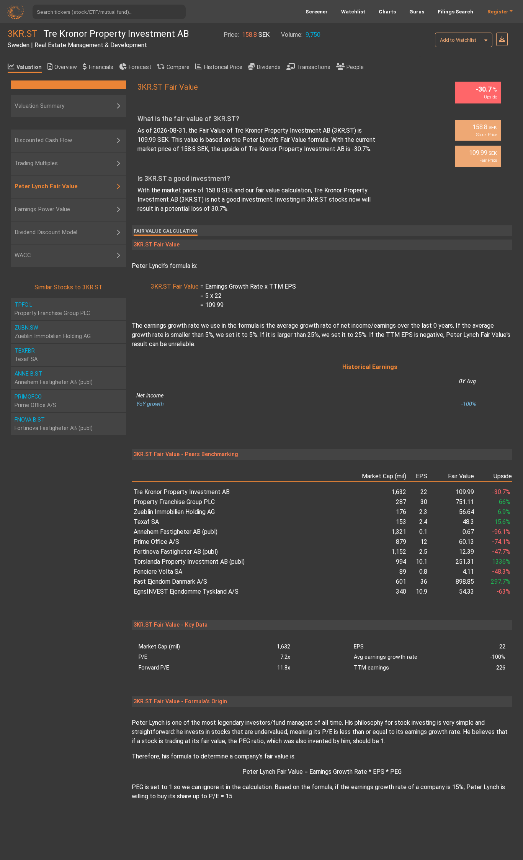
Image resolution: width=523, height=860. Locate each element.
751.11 (465, 501)
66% (504, 501)
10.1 (421, 561)
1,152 (398, 551)
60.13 (466, 541)
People (355, 67)
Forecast (140, 67)
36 (423, 581)
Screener (317, 11)
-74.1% (501, 541)
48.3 (468, 521)
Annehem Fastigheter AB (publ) (175, 531)
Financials (101, 67)
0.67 (468, 531)
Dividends (269, 67)
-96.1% (501, 531)
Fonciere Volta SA (158, 571)
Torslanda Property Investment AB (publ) (189, 561)
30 (423, 501)
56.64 (466, 511)
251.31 (465, 561)
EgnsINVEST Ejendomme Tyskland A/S (186, 591)
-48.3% (501, 571)
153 (401, 521)
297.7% (500, 581)
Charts (387, 11)
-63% (503, 591)
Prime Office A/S (156, 541)
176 (401, 511)
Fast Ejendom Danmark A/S (170, 581)
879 (401, 541)
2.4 (423, 521)
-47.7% (501, 551)
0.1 (423, 531)
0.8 (423, 571)
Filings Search (455, 11)
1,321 (398, 531)
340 (401, 591)
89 (402, 571)
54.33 (466, 591)
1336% (501, 561)
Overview (65, 67)
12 (423, 541)
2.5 (423, 551)
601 (401, 581)
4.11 (468, 571)
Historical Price (223, 67)
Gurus (416, 11)
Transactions (313, 67)
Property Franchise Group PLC (174, 501)
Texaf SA (146, 521)
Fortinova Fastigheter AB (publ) (176, 551)
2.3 (423, 511)
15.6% (502, 521)
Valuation (29, 67)
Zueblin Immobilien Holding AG (174, 511)
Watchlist (353, 11)
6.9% (504, 511)
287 (401, 501)
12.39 (466, 551)
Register (497, 11)
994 (401, 561)
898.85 (465, 581)
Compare (178, 67)
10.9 (421, 591)
